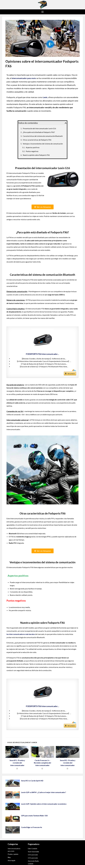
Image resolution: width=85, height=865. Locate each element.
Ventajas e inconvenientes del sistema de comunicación (43, 144)
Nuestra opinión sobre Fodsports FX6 (36, 155)
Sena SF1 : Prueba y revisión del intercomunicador (17, 762)
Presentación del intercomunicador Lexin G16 (39, 128)
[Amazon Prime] (73, 370)
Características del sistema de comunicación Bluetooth (43, 136)
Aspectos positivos (33, 147)
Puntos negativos (32, 151)
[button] (66, 123)
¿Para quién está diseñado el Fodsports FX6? (39, 132)
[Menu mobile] (42, 11)
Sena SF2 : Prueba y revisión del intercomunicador (67, 762)
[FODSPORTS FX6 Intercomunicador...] (42, 340)
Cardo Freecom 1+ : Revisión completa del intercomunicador (42, 762)
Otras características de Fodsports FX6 (37, 140)
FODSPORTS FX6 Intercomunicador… (42, 354)
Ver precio (71, 373)
